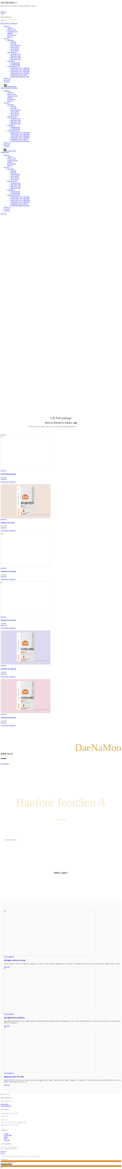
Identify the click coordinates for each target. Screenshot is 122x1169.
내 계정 (6, 1133)
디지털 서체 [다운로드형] (8, 482)
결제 (5, 1138)
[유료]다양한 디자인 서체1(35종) (8, 717)
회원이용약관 (5, 1104)
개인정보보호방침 (6, 1106)
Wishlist (6, 1137)
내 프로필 (7, 1140)
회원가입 (3, 12)
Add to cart (4, 479)
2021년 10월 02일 (9, 957)
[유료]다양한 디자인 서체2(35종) (8, 668)
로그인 (3, 13)
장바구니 (3, 1164)
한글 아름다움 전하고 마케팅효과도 (14, 1017)
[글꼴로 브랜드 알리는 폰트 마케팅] (49, 1071)
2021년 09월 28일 (9, 1014)
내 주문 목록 (7, 1135)
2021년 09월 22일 (9, 1073)
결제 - (9, 1164)
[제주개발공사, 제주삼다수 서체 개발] (49, 955)
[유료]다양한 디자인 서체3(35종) (8, 620)
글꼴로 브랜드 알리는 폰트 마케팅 (14, 1076)
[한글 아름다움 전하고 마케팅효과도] (49, 1012)
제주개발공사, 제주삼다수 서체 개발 (14, 960)
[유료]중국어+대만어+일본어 (7, 522)
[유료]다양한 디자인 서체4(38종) (8, 571)
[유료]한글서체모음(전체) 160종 (8, 474)
